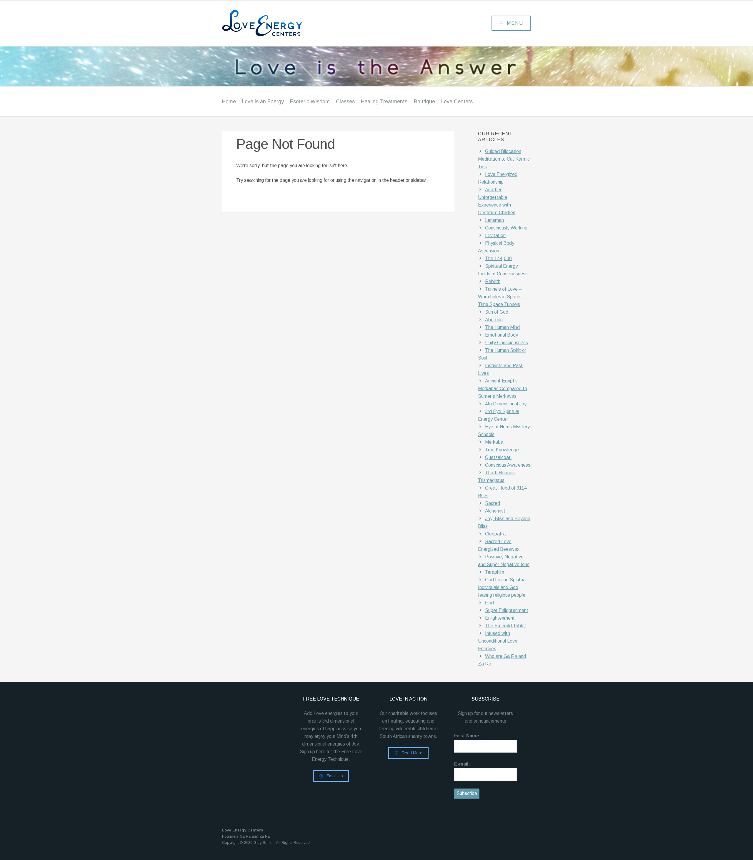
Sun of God (496, 312)
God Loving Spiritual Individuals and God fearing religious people (502, 587)
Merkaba (494, 442)
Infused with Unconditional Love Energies (497, 641)
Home (229, 101)
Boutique (424, 101)
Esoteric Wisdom (310, 101)
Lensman (494, 220)
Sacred (492, 503)
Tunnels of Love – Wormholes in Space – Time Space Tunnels (501, 297)
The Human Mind (502, 327)
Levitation (495, 235)
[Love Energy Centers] (284, 23)
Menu (515, 23)
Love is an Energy (263, 101)
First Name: (467, 735)
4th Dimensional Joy (506, 403)
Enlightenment (500, 618)
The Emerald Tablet (505, 625)
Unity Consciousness (506, 342)
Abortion (494, 319)
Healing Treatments (384, 101)
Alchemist (495, 510)
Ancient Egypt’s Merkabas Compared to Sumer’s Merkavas (502, 388)
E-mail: (462, 763)
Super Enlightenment (506, 610)
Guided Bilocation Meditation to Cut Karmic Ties (504, 159)
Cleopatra (495, 533)
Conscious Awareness (507, 465)
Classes (345, 101)
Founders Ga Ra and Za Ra (246, 836)
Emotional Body (501, 334)
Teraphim (494, 572)
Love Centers (457, 101)
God (489, 602)
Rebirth (492, 281)
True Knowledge (502, 449)
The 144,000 (498, 258)
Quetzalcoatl (498, 457)
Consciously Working (506, 227)
